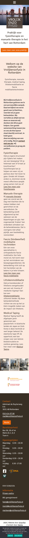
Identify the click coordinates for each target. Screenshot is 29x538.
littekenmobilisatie (11, 296)
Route (6, 422)
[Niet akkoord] (27, 532)
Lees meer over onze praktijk (14, 50)
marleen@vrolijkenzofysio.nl (14, 510)
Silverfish (22, 523)
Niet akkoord (18, 535)
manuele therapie (13, 196)
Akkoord (10, 535)
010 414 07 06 (9, 413)
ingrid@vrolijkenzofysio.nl (13, 506)
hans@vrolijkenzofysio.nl (13, 502)
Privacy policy (8, 493)
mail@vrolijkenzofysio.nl (13, 416)
